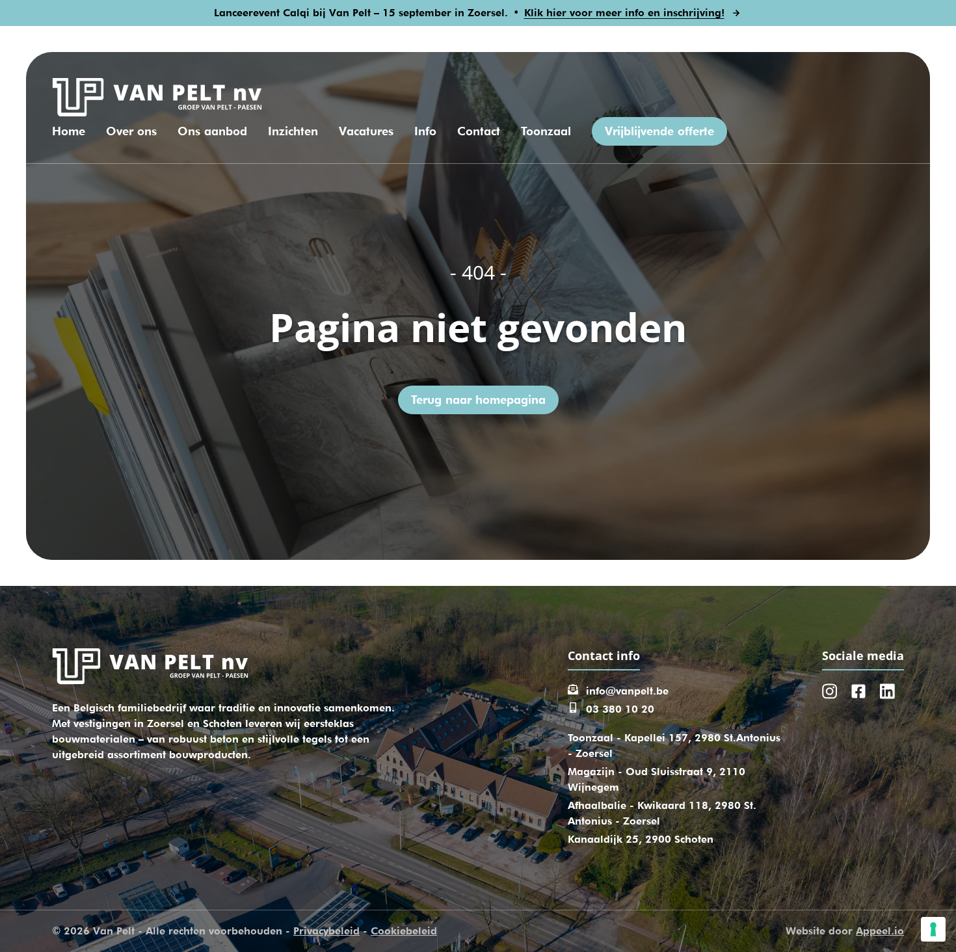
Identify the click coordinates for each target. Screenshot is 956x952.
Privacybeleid (326, 931)
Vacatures (366, 131)
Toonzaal (546, 131)
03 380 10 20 (620, 709)
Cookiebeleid (404, 931)
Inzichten (293, 131)
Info (425, 131)
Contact (478, 131)
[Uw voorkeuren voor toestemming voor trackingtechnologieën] (933, 929)
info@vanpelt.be (627, 691)
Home (68, 131)
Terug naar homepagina (478, 399)
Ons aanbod (212, 131)
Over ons (131, 131)
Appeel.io (880, 931)
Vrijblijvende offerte (659, 131)
